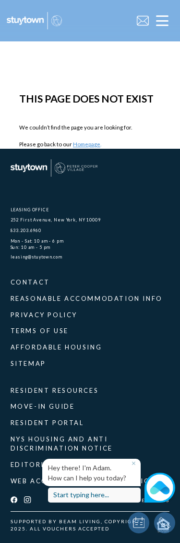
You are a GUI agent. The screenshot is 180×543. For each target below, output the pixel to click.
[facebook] (14, 500)
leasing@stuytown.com (36, 256)
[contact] (143, 21)
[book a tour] (138, 522)
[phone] (164, 522)
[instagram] (27, 500)
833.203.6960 (26, 230)
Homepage (86, 144)
